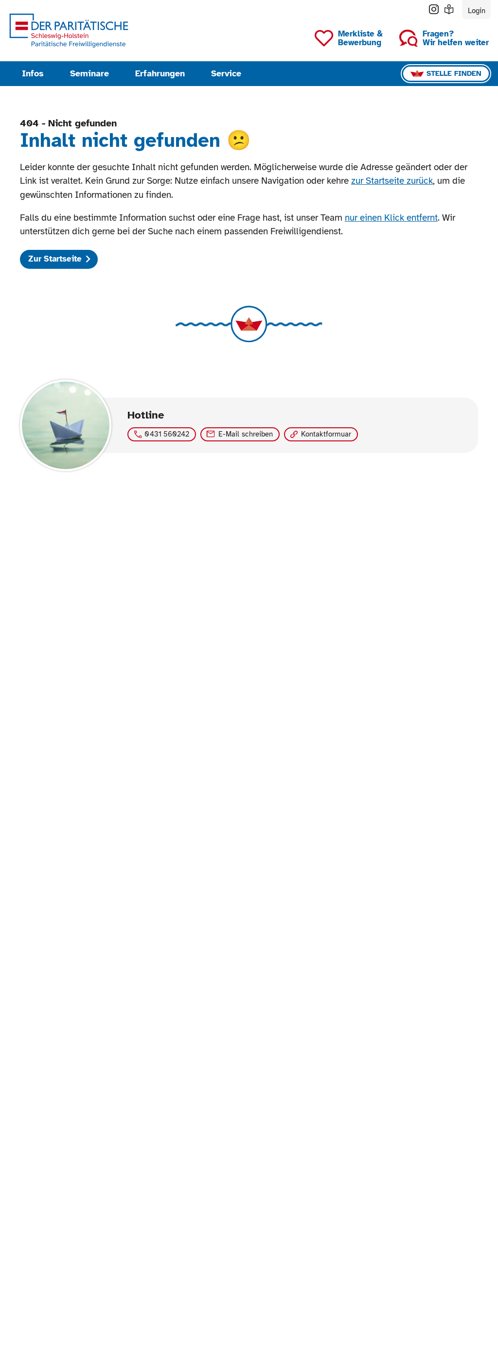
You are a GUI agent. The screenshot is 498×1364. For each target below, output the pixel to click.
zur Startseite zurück (392, 180)
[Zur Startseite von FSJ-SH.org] (68, 30)
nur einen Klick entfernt (391, 217)
